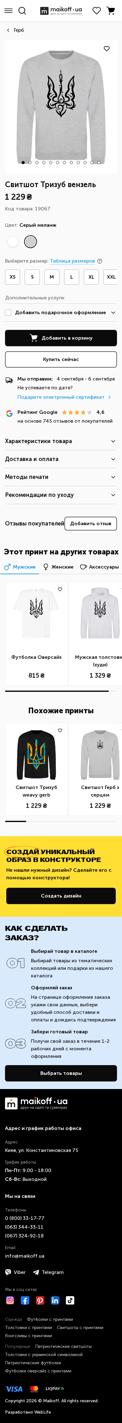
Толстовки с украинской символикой (44, 1354)
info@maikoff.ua (24, 1256)
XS (13, 277)
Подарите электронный (61, 397)
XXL (111, 277)
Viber (20, 1272)
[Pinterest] (40, 1300)
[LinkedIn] (55, 1300)
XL (91, 277)
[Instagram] (10, 1300)
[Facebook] (25, 1300)
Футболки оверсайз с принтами (38, 1371)
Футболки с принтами (50, 1319)
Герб (19, 30)
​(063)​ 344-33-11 (24, 1227)
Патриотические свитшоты (63, 1346)
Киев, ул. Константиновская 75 (41, 1150)
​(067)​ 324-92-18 (24, 1236)
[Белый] (13, 242)
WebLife (42, 1412)
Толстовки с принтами (28, 1327)
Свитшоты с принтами (80, 1327)
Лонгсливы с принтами (28, 1335)
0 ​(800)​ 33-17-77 (24, 1218)
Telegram (53, 1272)
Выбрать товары (61, 1073)
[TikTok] (70, 1300)
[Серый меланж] (30, 242)
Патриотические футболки (33, 1362)
